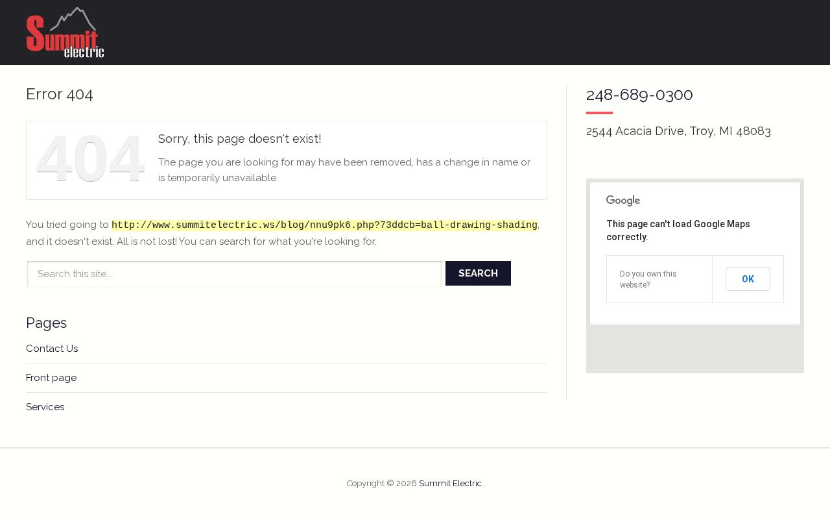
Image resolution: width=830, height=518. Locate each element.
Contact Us (52, 348)
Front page (51, 378)
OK (748, 279)
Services (45, 407)
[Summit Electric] (65, 32)
